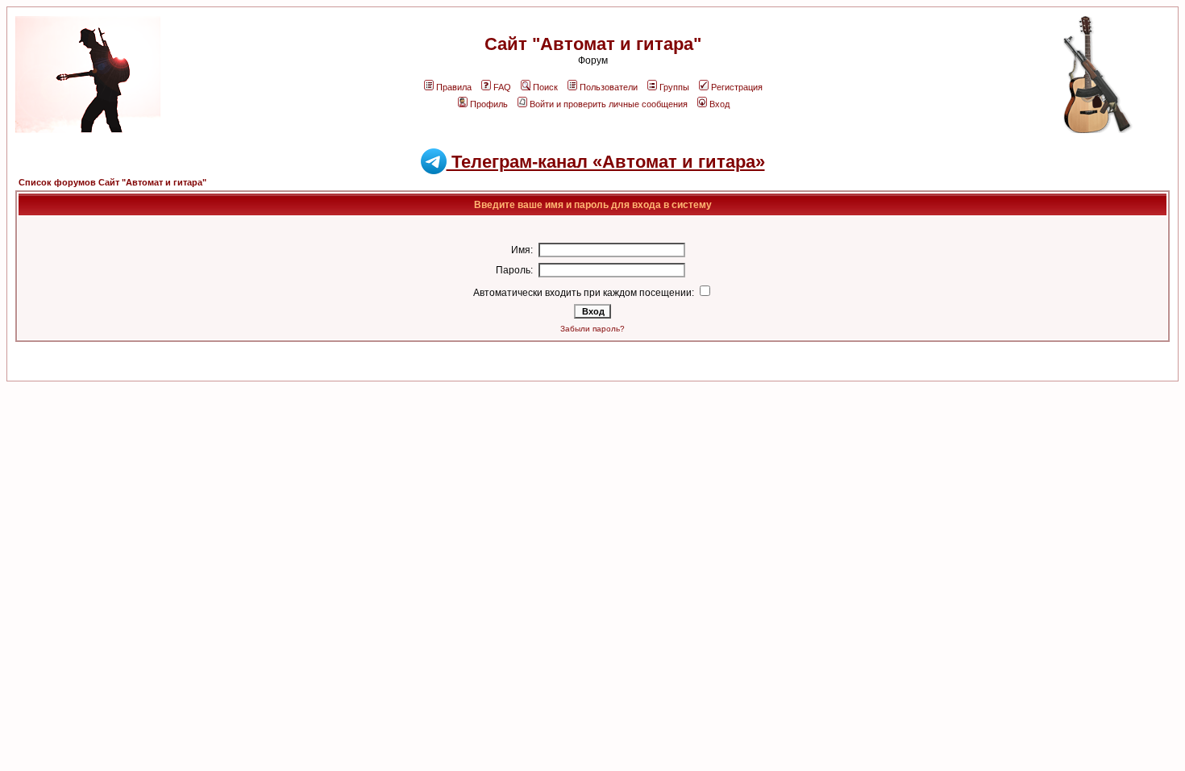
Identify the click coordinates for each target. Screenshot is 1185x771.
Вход (719, 104)
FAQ (502, 87)
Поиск (545, 87)
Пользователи (609, 87)
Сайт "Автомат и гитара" (592, 44)
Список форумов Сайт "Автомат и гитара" (112, 182)
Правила (454, 87)
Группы (674, 87)
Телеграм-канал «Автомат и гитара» (606, 162)
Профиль (489, 104)
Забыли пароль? (592, 328)
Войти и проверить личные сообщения (609, 104)
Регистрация (737, 87)
